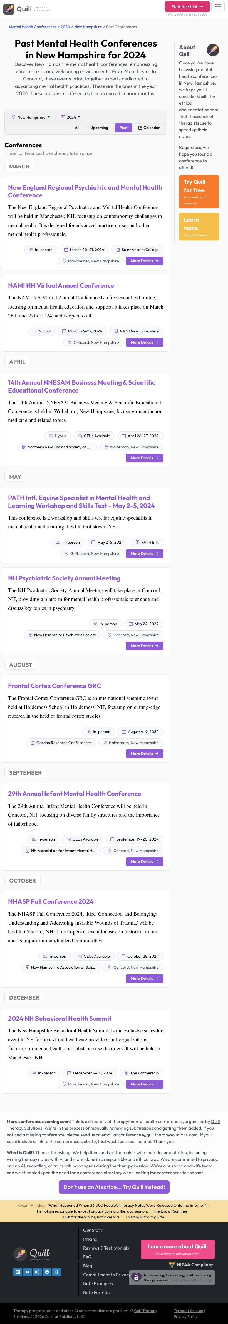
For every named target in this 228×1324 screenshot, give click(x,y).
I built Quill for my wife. (145, 1216)
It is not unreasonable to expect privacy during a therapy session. (92, 1211)
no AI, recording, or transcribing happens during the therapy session (81, 1166)
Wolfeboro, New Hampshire (134, 446)
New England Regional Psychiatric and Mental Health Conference (85, 191)
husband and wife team (189, 1166)
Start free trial (185, 6)
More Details (142, 260)
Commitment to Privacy (107, 1274)
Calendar (151, 127)
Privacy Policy (185, 1316)
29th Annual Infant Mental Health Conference (74, 793)
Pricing (90, 1239)
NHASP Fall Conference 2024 (51, 901)
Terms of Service (188, 1310)
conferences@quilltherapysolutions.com (158, 1134)
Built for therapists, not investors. (92, 1216)
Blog (87, 1265)
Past (123, 127)
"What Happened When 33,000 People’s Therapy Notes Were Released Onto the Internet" (126, 1205)
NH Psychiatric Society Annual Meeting (64, 578)
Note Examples (98, 1283)
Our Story (93, 1230)
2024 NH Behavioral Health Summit (59, 1018)
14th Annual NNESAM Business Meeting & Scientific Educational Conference (81, 386)
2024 (65, 26)
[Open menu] (218, 6)
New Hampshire (88, 26)
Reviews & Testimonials (106, 1248)
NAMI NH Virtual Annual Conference (61, 285)
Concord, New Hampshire (96, 342)
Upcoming (99, 127)
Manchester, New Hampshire (93, 261)
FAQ (87, 1257)
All (77, 127)
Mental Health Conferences (32, 26)
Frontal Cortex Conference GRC (54, 686)
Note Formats (97, 1292)
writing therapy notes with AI (35, 1159)
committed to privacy (196, 1159)
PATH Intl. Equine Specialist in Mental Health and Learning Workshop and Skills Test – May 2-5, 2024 (81, 501)
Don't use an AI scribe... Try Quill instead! (114, 1186)
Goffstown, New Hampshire (94, 553)
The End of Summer (170, 1211)
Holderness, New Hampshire (133, 742)
